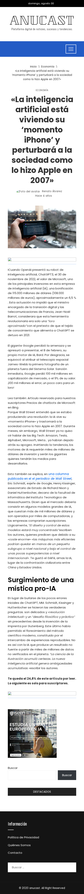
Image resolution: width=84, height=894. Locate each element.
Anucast (42, 22)
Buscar (13, 768)
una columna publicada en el (40, 476)
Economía (42, 90)
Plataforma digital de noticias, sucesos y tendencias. (42, 29)
